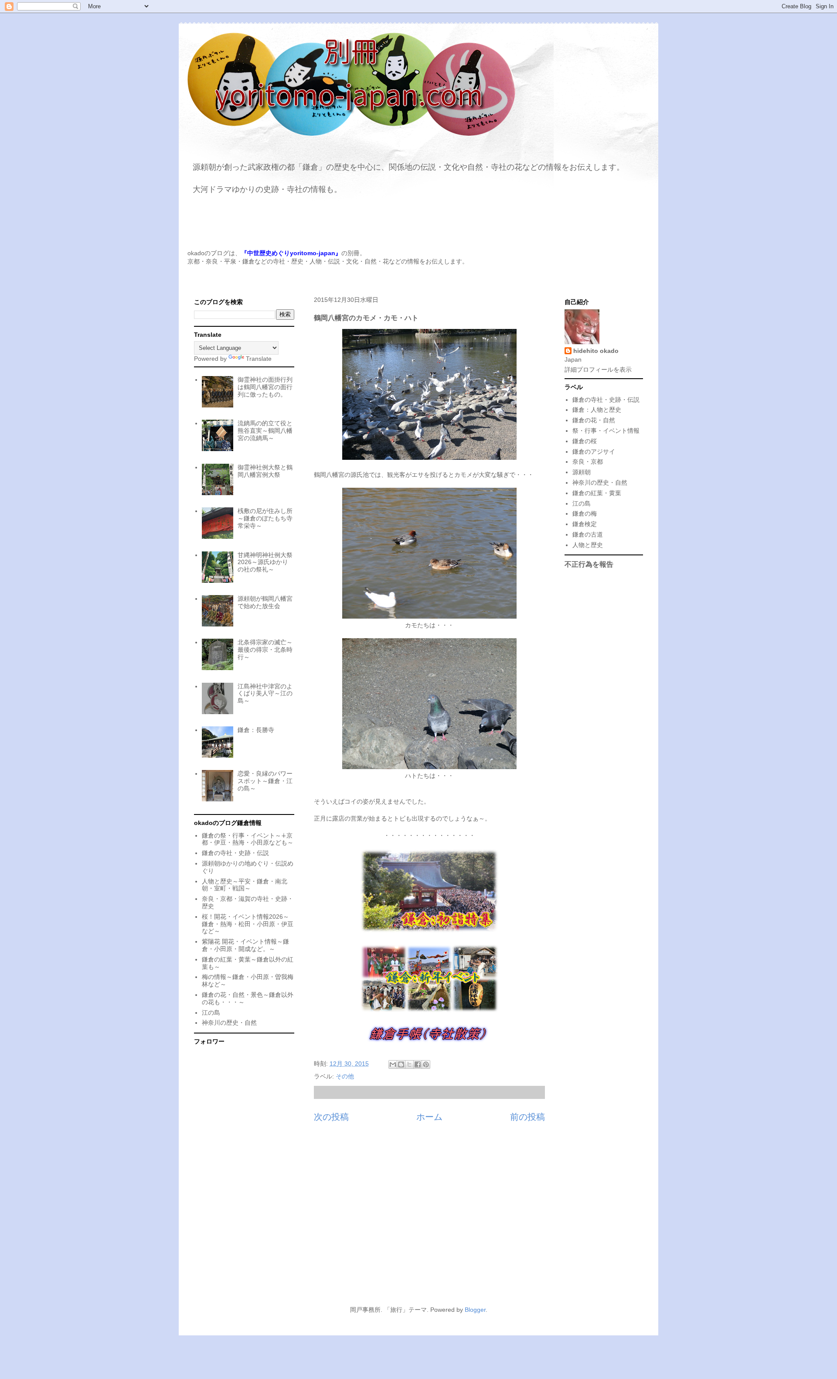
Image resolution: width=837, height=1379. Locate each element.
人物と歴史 (587, 544)
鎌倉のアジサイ (593, 451)
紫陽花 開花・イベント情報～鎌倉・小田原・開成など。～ (245, 945)
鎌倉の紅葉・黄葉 (596, 492)
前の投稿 (527, 1117)
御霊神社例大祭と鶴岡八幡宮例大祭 (265, 471)
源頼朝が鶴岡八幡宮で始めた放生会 (265, 602)
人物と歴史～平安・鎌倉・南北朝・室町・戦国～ (244, 885)
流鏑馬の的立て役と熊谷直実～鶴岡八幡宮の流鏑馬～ (265, 430)
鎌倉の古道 (587, 534)
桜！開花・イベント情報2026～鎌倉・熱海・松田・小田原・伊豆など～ (247, 924)
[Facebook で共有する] (417, 1064)
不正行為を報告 (589, 564)
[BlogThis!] (401, 1064)
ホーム (429, 1117)
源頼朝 (581, 472)
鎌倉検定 (584, 523)
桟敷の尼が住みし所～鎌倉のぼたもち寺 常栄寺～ (265, 518)
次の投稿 (331, 1117)
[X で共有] (409, 1064)
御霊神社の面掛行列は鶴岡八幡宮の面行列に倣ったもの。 (265, 387)
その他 (345, 1076)
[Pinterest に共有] (426, 1064)
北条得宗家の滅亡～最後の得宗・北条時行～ (265, 649)
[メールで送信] (392, 1064)
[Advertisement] (418, 1219)
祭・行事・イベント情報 (606, 430)
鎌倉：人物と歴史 (596, 409)
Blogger (475, 1309)
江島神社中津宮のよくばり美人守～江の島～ (265, 694)
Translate (259, 358)
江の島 (211, 1012)
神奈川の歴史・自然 (229, 1022)
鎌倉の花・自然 (593, 420)
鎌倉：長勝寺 (256, 729)
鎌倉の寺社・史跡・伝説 (235, 852)
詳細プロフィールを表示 (598, 369)
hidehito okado (596, 350)
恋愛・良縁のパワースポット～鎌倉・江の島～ (265, 781)
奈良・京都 (587, 461)
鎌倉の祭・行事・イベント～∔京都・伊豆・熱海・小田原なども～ (247, 839)
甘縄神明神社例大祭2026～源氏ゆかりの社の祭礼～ (265, 562)
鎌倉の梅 (584, 513)
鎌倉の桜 (584, 441)
